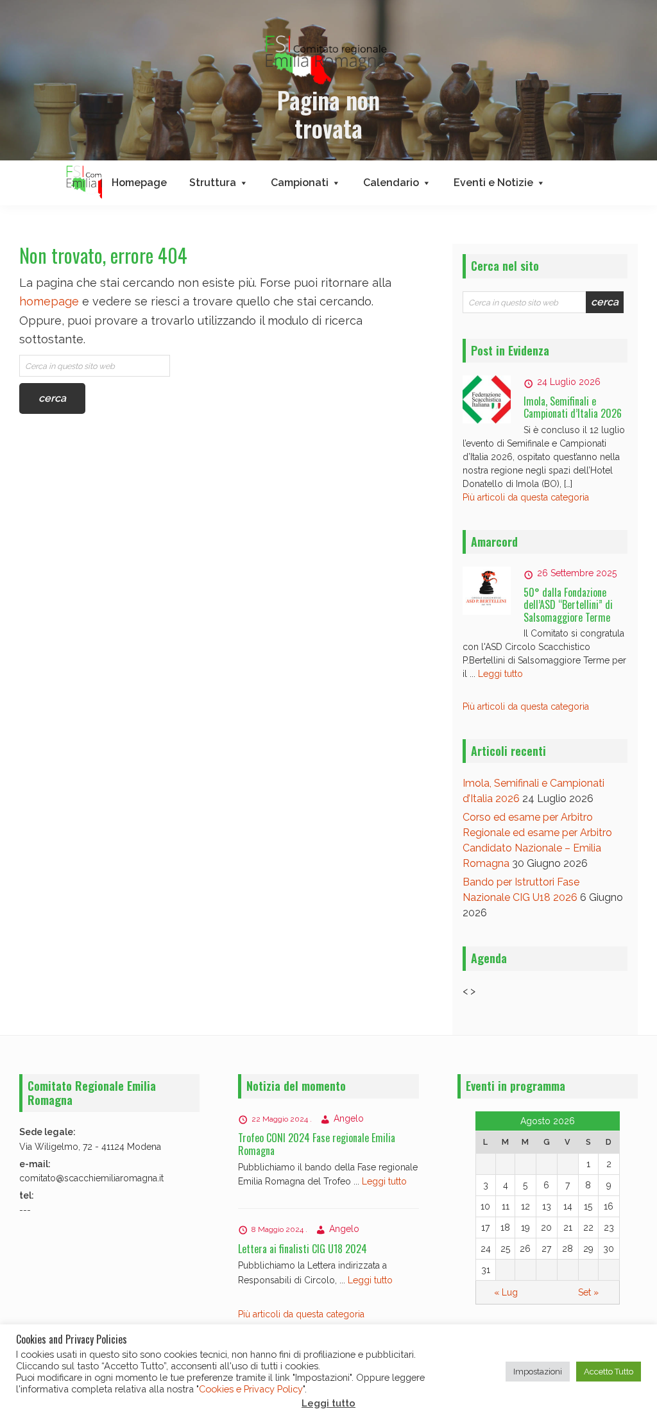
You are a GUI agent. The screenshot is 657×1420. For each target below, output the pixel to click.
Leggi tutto (500, 674)
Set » (588, 1292)
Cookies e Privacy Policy (251, 1388)
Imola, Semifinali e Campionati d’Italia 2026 (573, 407)
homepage (49, 301)
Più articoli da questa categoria (526, 497)
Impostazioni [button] (537, 1371)
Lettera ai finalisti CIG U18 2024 (302, 1248)
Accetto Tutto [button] (608, 1371)
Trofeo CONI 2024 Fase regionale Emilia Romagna (316, 1144)
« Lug (506, 1292)
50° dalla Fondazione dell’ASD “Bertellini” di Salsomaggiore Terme (568, 604)
